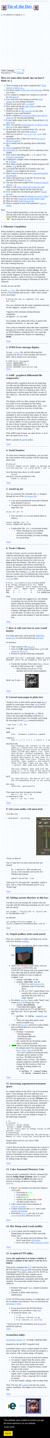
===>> (22, 1405)
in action (18, 1206)
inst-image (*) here (13, 1304)
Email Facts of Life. (26, 201)
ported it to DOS (41, 1243)
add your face (26, 111)
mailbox (33, 132)
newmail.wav (41, 1016)
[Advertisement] (25, 43)
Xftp (8, 148)
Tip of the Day (20, 6)
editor (29, 104)
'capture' (25, 1385)
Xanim (16, 171)
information (35, 1240)
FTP (29, 1267)
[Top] (8, 341)
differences (13, 97)
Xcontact (12, 162)
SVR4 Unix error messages (32, 90)
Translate (20, 73)
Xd (12, 1231)
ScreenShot (10, 150)
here (32, 1022)
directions (39, 638)
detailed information (19, 1211)
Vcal (14, 166)
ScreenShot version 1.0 (15, 1340)
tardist (41, 1324)
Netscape (23, 1270)
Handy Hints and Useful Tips (29, 187)
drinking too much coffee (37, 196)
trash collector (30, 106)
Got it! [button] (8, 1433)
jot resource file (30, 496)
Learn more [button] (9, 1427)
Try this (28, 180)
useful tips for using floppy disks (31, 199)
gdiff (23, 440)
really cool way (35, 984)
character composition (15, 157)
